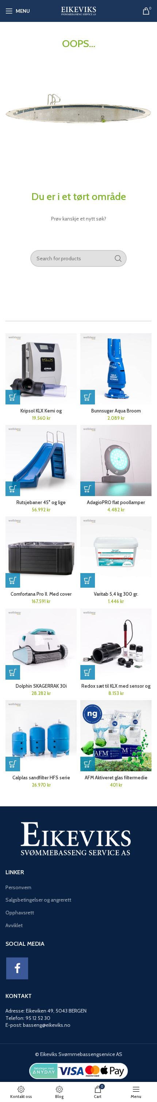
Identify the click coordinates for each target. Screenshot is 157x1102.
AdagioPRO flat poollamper (116, 502)
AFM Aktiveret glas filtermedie (116, 777)
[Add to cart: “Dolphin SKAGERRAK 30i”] (12, 672)
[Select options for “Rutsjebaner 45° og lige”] (12, 488)
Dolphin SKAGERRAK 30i (41, 686)
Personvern (18, 887)
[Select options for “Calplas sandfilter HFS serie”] (12, 764)
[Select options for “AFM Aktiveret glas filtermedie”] (87, 764)
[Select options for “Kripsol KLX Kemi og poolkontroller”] (12, 397)
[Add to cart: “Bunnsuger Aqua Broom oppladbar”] (87, 397)
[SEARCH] (118, 258)
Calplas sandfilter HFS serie (41, 777)
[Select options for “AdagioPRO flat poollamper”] (87, 488)
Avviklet (14, 925)
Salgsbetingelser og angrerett (38, 899)
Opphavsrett (19, 912)
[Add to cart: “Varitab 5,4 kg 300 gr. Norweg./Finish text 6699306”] (87, 580)
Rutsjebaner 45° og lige (41, 502)
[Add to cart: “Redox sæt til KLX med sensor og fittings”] (87, 672)
